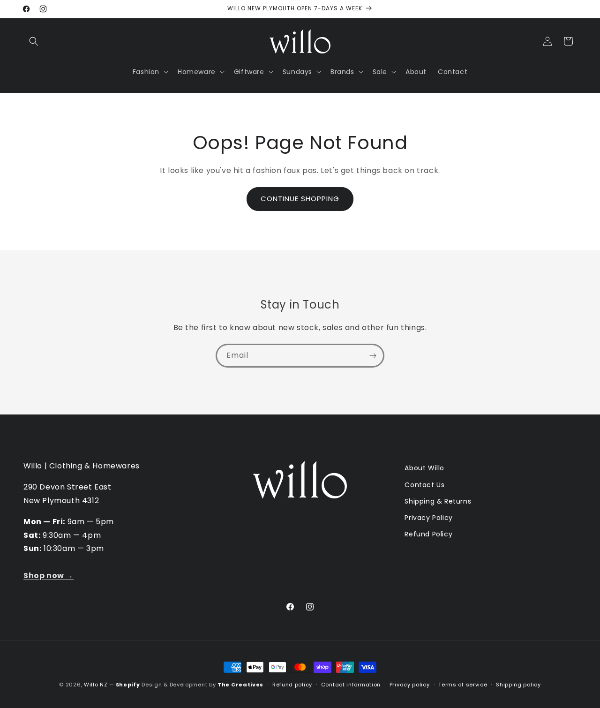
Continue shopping (300, 198)
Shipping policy (518, 684)
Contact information (351, 684)
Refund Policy (428, 534)
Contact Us (424, 485)
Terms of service (462, 684)
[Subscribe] (372, 356)
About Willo (424, 468)
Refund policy (292, 684)
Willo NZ (96, 684)
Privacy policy (410, 684)
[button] (33, 41)
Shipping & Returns (438, 501)
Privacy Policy (428, 517)
